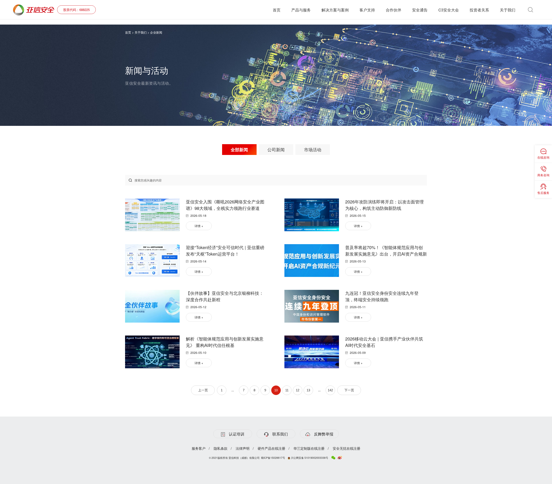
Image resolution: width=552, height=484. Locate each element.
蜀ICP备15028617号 (273, 457)
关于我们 (507, 9)
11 (287, 390)
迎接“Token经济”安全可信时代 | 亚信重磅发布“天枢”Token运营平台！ (225, 250)
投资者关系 (479, 9)
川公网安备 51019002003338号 (309, 457)
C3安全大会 (448, 9)
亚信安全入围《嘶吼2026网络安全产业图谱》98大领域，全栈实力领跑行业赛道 (225, 204)
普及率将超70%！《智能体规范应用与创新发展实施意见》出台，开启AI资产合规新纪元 (386, 250)
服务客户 (198, 448)
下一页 (349, 390)
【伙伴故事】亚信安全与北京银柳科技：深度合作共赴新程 (224, 296)
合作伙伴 (393, 9)
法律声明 (242, 448)
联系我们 (280, 434)
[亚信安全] (34, 6)
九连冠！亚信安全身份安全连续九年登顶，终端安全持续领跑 (382, 296)
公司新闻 (276, 149)
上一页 (203, 390)
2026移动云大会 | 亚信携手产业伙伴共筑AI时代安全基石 (384, 342)
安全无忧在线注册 (346, 448)
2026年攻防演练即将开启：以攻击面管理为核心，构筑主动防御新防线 (384, 204)
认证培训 (236, 434)
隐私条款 (220, 448)
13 (308, 390)
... (232, 390)
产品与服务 (301, 9)
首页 (277, 9)
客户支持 (367, 9)
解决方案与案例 (335, 9)
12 (297, 390)
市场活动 (312, 149)
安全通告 (420, 9)
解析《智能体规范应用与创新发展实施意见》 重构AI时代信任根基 (224, 342)
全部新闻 (239, 149)
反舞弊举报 (323, 434)
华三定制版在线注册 (309, 448)
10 (276, 390)
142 (330, 390)
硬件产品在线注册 (271, 448)
